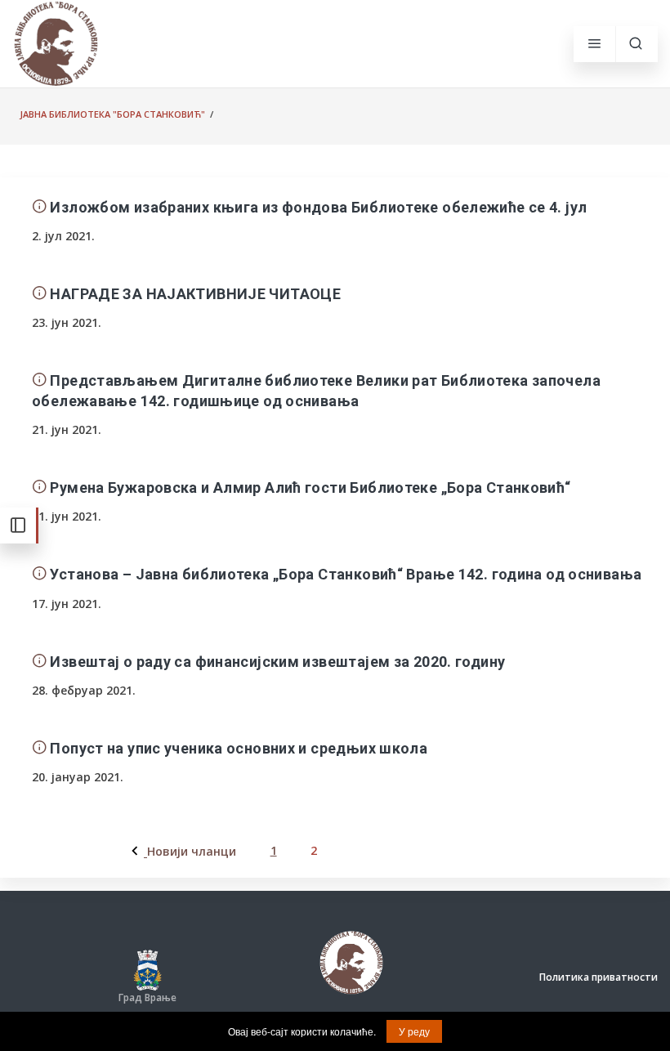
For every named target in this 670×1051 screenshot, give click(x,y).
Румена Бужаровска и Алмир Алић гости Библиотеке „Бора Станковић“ (310, 487)
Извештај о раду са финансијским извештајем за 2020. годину (277, 661)
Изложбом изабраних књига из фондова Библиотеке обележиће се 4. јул (318, 207)
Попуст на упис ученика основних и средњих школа (238, 748)
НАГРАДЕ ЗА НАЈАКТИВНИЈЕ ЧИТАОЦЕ (195, 293)
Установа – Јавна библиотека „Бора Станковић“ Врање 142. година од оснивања (345, 574)
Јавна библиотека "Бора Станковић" (112, 114)
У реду (414, 1031)
